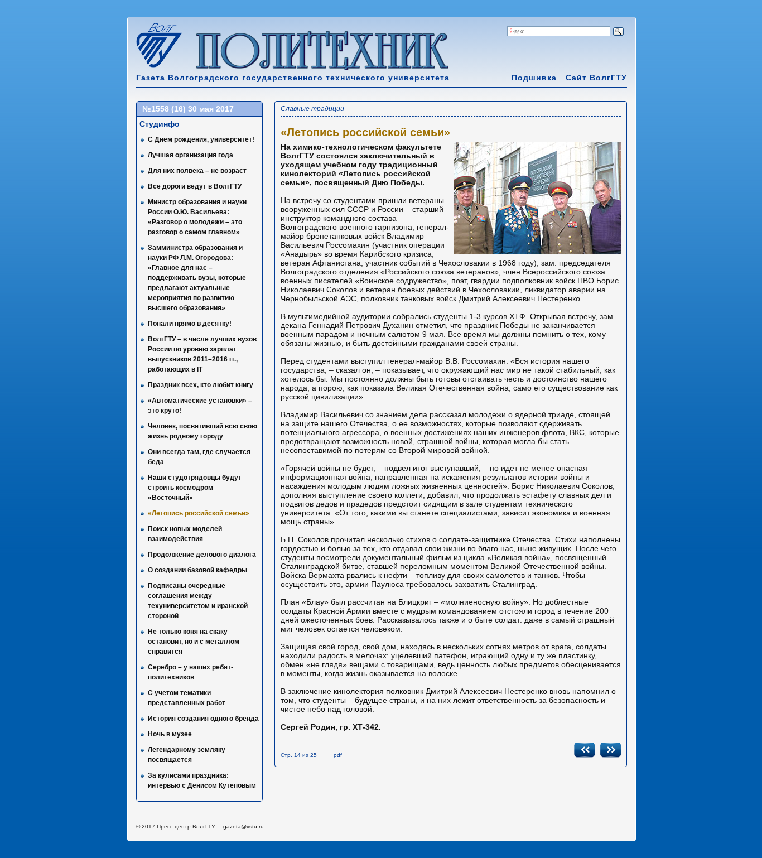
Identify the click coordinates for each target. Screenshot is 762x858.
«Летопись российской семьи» (198, 513)
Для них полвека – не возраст (197, 171)
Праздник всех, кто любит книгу (200, 385)
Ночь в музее (170, 734)
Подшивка (534, 77)
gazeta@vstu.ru (243, 826)
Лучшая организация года (190, 155)
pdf (338, 755)
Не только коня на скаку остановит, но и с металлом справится (193, 641)
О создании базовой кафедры (197, 570)
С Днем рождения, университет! (201, 139)
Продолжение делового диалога (202, 554)
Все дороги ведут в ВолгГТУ (195, 186)
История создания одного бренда (203, 718)
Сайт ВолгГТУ (596, 77)
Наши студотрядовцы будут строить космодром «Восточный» (195, 488)
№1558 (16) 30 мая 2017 (188, 108)
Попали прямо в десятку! (190, 323)
